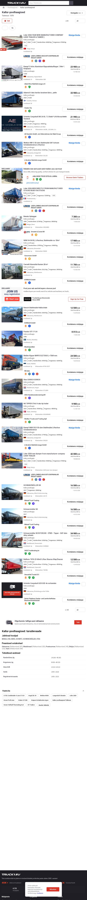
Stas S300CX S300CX (32, 380)
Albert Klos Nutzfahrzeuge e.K (34, 84)
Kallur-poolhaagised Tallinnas (62, 700)
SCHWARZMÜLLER (29, 639)
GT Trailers (31, 705)
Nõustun (53, 889)
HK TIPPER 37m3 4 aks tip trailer (36, 404)
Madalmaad (27, 646)
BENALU (4, 639)
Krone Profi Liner (9, 700)
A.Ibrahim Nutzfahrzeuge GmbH (35, 160)
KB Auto (27, 371)
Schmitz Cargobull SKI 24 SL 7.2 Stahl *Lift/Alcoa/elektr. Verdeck (45, 118)
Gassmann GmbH (30, 256)
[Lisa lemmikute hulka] (84, 36)
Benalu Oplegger (30, 216)
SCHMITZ (19, 639)
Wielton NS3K (44, 695)
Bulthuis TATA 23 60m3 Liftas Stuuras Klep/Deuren (43, 559)
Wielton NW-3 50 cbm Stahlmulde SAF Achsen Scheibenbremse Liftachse (41, 144)
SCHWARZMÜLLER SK (32, 485)
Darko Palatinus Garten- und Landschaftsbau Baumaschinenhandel (39, 599)
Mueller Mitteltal (44, 705)
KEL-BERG (11, 639)
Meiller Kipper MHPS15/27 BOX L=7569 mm (40, 356)
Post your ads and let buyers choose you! (40, 288)
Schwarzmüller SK (31, 509)
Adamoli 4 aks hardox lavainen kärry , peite (40, 93)
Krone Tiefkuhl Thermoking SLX (14, 705)
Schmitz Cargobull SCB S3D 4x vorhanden (40, 583)
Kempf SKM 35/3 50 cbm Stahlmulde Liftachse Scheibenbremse (42, 429)
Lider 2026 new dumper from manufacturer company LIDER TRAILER (44, 455)
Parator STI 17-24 (30, 332)
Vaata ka (6, 691)
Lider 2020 (73, 695)
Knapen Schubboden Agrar (39, 700)
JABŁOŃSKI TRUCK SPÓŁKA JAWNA (44, 176)
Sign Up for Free (76, 299)
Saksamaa (5, 646)
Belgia (71, 646)
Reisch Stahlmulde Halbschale (35, 308)
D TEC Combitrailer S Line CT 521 (14, 695)
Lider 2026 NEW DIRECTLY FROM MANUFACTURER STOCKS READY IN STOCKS (43, 189)
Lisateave (40, 893)
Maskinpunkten (29, 347)
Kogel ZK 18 (32, 695)
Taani (7, 649)
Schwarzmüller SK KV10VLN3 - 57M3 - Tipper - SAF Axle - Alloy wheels (46, 534)
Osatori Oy (28, 108)
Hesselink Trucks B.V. (31, 574)
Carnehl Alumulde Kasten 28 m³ (36, 264)
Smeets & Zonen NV (38, 232)
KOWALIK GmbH (29, 280)
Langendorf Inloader (59, 695)
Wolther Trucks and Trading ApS (35, 419)
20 (77, 21)
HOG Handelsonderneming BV (35, 395)
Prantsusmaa (50, 646)
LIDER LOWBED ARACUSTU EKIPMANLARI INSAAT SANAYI (45, 57)
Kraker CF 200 (22, 700)
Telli (78, 622)
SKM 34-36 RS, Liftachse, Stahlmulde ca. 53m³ (42, 240)
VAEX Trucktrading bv (31, 550)
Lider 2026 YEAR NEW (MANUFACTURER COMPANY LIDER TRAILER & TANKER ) (43, 36)
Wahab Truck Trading (31, 500)
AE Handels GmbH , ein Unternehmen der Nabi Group (42, 134)
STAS (38, 639)
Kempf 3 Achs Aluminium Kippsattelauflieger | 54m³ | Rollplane (44, 68)
